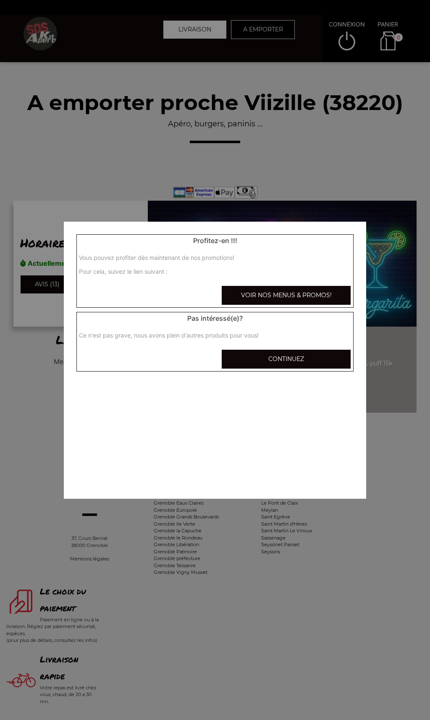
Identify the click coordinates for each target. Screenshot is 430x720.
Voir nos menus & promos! (286, 295)
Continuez (286, 359)
